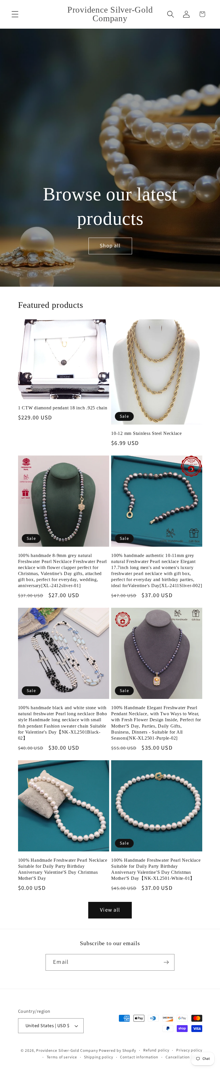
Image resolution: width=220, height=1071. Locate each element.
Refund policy (156, 1050)
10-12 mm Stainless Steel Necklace (146, 433)
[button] (15, 14)
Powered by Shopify (117, 1051)
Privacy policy (189, 1050)
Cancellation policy (184, 1057)
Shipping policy (98, 1057)
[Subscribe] (166, 962)
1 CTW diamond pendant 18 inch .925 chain (62, 408)
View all (110, 910)
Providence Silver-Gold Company (67, 1051)
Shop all (110, 246)
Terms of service (62, 1057)
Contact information (139, 1057)
